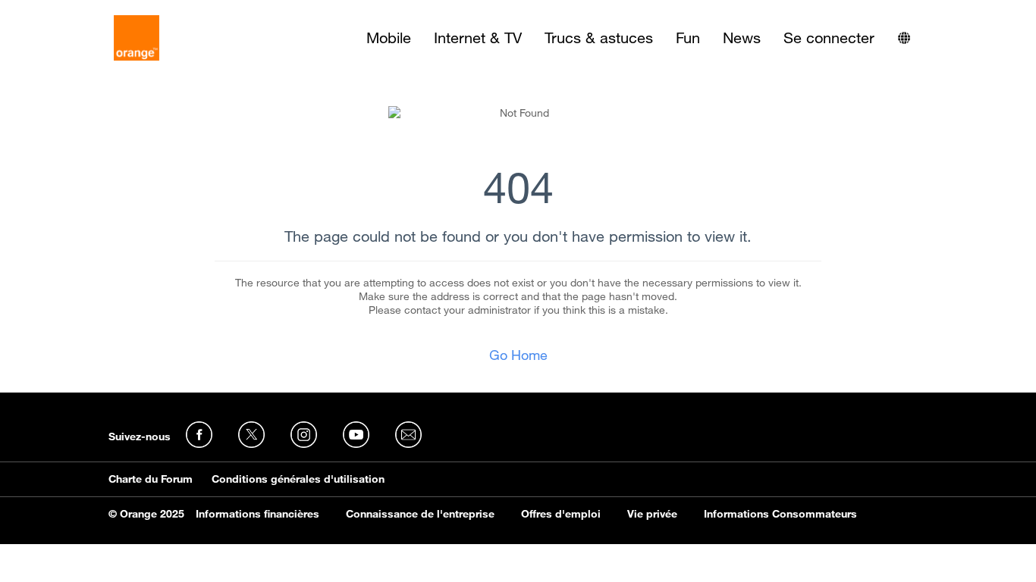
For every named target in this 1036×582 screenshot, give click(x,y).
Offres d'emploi (561, 514)
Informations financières (257, 514)
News (742, 38)
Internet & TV (478, 38)
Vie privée (652, 514)
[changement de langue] (904, 38)
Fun (688, 38)
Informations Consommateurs (780, 514)
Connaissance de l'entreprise (420, 514)
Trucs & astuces (599, 38)
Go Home (518, 354)
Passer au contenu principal (81, 11)
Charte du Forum (150, 479)
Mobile (388, 38)
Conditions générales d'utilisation (298, 479)
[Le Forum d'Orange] (136, 38)
